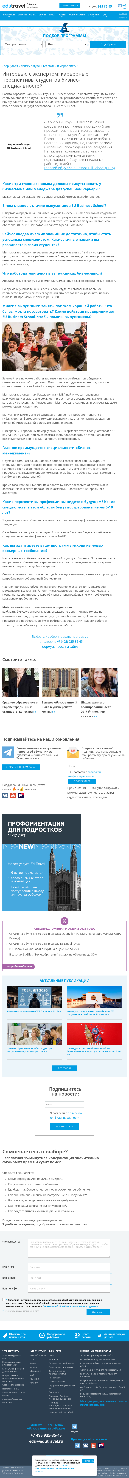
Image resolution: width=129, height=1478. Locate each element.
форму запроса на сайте (60, 646)
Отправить (98, 1312)
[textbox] (65, 1090)
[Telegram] (120, 5)
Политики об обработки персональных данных (70, 1306)
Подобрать (108, 44)
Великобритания (38, 1355)
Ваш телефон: (10, 1288)
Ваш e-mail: (9, 1278)
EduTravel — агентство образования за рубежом (46, 1426)
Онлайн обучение (27, 15)
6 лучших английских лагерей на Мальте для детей (101, 1364)
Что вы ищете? (11, 1241)
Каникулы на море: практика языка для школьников (98, 1375)
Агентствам (122, 18)
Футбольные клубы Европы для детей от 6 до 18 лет (102, 1388)
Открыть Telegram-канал (21, 766)
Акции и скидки (77, 15)
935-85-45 (100, 6)
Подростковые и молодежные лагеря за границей (13, 1378)
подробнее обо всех (19, 966)
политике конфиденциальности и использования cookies (54, 1468)
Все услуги (54, 1392)
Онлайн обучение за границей (12, 1400)
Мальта (33, 1367)
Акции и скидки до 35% (114, 1336)
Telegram (75, 1431)
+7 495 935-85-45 (46, 1435)
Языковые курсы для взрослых (12, 1357)
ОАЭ (32, 1375)
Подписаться (82, 781)
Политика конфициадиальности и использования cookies (60, 1405)
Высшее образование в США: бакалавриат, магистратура (100, 1395)
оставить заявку (70, 5)
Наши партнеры (57, 1381)
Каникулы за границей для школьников (13, 1370)
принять (89, 1460)
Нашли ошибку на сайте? (61, 1412)
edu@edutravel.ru (46, 1441)
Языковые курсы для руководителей (12, 1363)
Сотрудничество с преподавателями (58, 1372)
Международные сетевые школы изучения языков (103, 1403)
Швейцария (35, 1371)
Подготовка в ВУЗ (10, 1388)
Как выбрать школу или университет (97, 1359)
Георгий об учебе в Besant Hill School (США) (79, 167)
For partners (55, 1377)
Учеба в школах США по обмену (13, 1394)
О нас (51, 1355)
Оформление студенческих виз (62, 1387)
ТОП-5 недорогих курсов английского (98, 1355)
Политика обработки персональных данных (60, 1397)
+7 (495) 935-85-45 (70, 641)
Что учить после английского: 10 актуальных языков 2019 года (101, 1382)
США (32, 1359)
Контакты (123, 13)
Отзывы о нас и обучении (61, 1363)
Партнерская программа (61, 1367)
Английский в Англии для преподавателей (100, 1370)
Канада (33, 1363)
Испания (34, 1382)
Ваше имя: (8, 1267)
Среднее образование (13, 1384)
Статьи (52, 15)
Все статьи (64, 1068)
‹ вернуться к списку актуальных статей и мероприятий (40, 66)
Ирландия (34, 1379)
